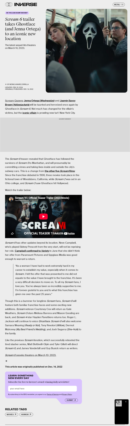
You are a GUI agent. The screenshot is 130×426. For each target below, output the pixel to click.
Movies (10, 414)
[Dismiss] (126, 401)
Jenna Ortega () (39, 100)
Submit (70, 400)
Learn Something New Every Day (20, 376)
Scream (64, 171)
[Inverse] (25, 4)
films (72, 171)
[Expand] (117, 401)
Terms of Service (53, 394)
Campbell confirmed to (32, 250)
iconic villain (29, 112)
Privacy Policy (67, 394)
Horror (25, 414)
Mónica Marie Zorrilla (19, 84)
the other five (52, 171)
